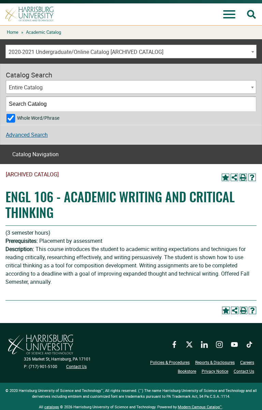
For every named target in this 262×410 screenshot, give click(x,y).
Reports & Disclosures (215, 362)
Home (12, 32)
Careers (247, 362)
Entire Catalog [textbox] (26, 87)
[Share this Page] (234, 177)
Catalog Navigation (35, 154)
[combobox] (131, 51)
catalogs (51, 406)
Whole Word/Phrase (38, 118)
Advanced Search (27, 134)
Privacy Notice (215, 371)
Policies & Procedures (170, 362)
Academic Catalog (43, 32)
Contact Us (76, 366)
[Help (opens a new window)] (252, 177)
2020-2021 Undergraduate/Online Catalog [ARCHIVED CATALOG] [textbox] (86, 52)
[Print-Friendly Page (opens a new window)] (243, 177)
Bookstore (187, 371)
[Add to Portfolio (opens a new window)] (225, 177)
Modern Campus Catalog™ (200, 406)
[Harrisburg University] (29, 14)
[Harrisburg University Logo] (40, 344)
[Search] (249, 104)
